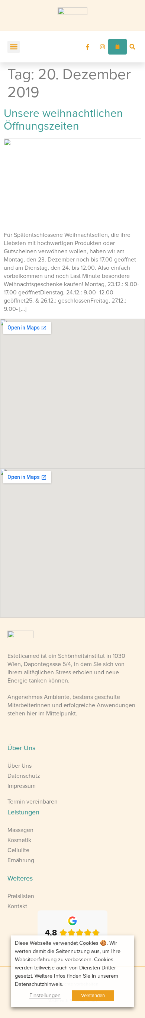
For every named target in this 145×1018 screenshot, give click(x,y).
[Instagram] (102, 46)
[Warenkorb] (117, 46)
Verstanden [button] (93, 996)
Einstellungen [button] (45, 995)
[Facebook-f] (87, 46)
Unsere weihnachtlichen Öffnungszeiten (63, 119)
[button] (13, 47)
